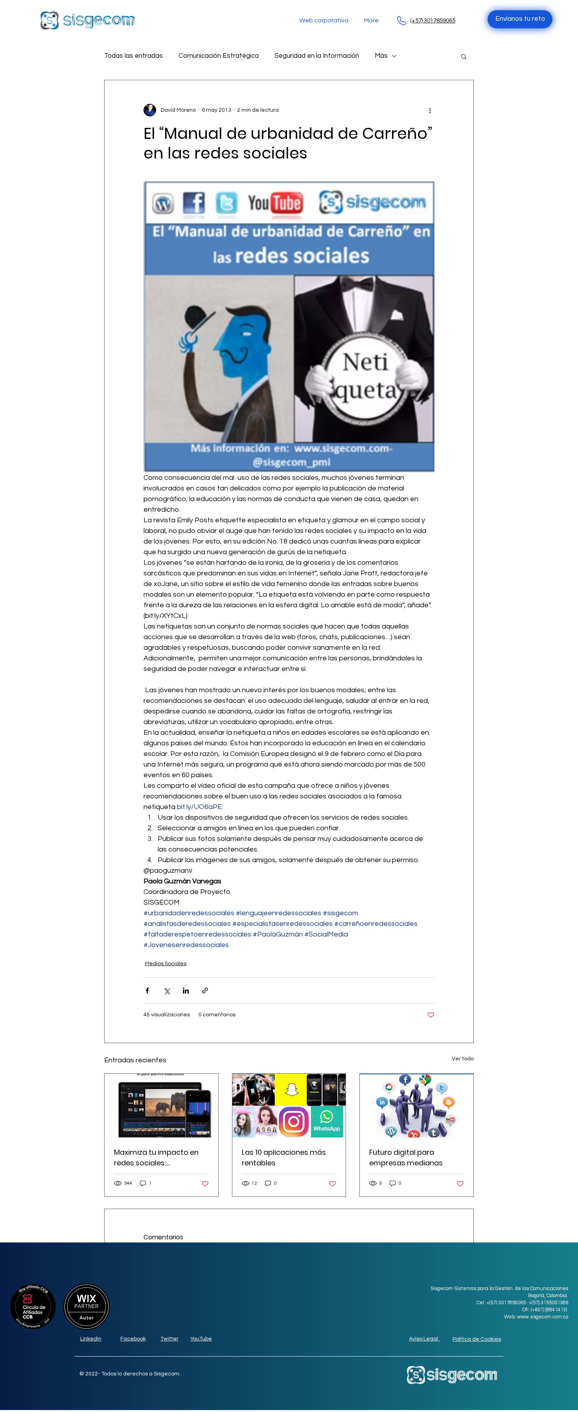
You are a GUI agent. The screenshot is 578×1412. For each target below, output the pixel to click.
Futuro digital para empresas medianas (406, 1157)
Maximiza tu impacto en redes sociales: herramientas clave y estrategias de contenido (159, 1157)
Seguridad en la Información (316, 55)
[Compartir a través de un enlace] (205, 990)
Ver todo (463, 1059)
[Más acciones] (429, 110)
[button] (464, 56)
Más (381, 55)
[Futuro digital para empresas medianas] (416, 1105)
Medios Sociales (165, 963)
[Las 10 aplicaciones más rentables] (289, 1105)
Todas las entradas (133, 55)
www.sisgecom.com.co (542, 1317)
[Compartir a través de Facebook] (147, 990)
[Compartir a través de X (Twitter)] (166, 990)
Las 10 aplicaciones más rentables (284, 1157)
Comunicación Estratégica (219, 55)
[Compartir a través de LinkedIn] (186, 990)
